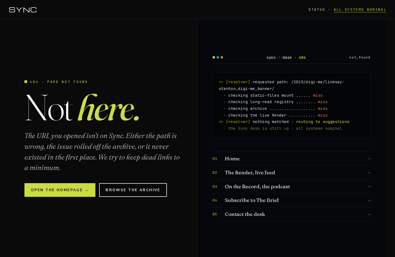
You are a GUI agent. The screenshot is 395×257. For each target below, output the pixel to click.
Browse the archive (133, 190)
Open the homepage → (60, 190)
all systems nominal (360, 9)
